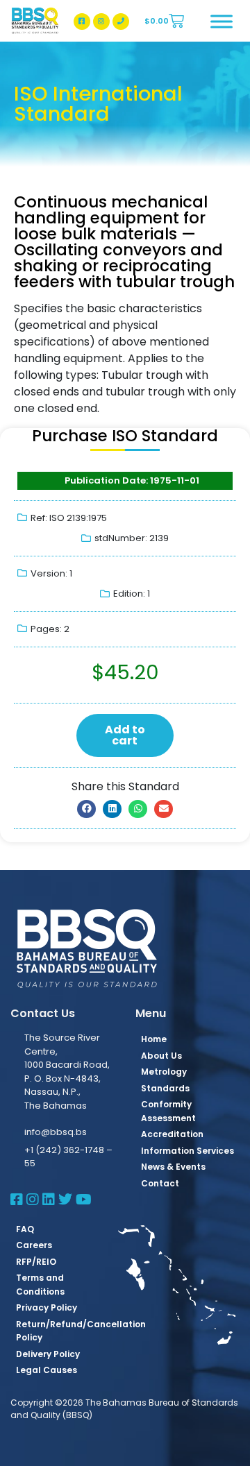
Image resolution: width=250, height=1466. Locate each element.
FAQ (25, 1229)
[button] (86, 809)
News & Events (173, 1167)
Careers (34, 1245)
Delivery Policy (48, 1354)
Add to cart (125, 735)
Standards (165, 1088)
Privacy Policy (46, 1307)
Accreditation (172, 1134)
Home (154, 1039)
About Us (161, 1056)
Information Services (187, 1151)
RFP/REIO (36, 1262)
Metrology (164, 1071)
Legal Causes (46, 1370)
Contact (160, 1183)
